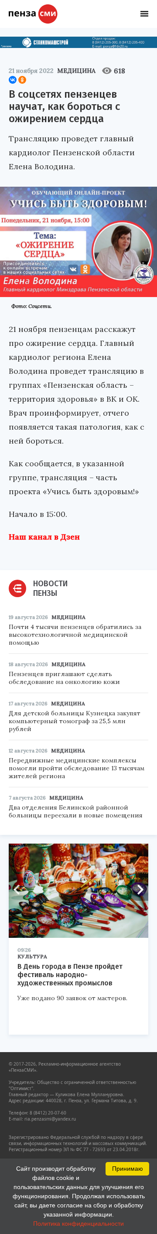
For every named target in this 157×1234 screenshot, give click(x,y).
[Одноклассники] (22, 80)
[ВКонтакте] (13, 80)
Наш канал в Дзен (44, 537)
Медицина (76, 70)
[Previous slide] (20, 890)
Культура (32, 956)
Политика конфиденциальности (78, 1223)
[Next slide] (137, 890)
